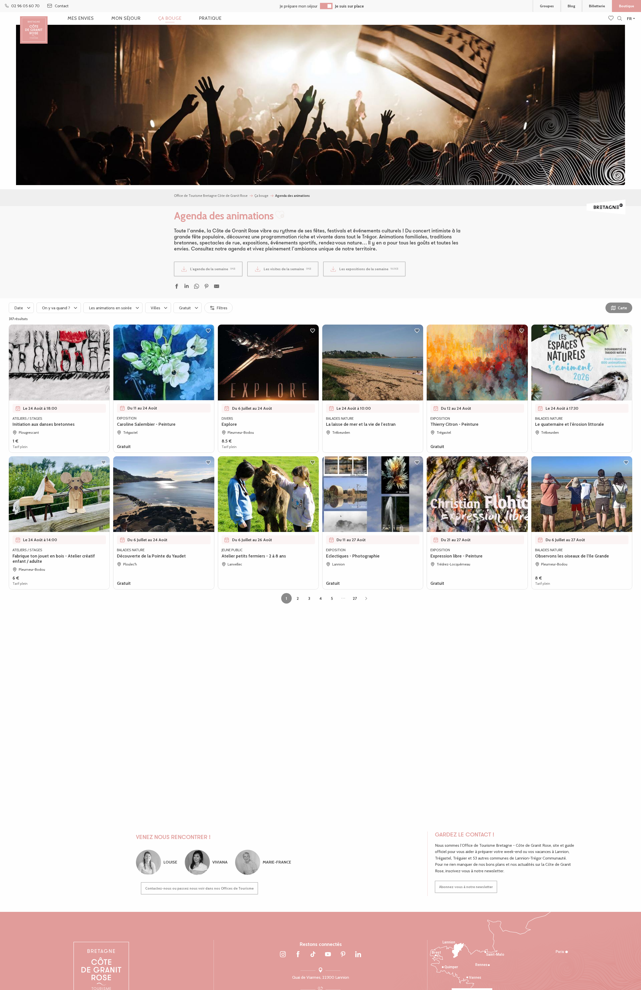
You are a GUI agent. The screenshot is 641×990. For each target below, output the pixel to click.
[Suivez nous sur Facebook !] (297, 954)
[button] (619, 18)
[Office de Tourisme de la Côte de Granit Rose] (34, 25)
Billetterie (597, 6)
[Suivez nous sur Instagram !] (282, 954)
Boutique (626, 6)
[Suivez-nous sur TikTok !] (312, 954)
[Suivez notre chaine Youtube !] (328, 954)
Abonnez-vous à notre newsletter (466, 887)
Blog (571, 6)
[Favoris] (611, 19)
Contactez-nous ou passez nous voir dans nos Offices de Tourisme (199, 888)
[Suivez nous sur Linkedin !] (358, 954)
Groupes (547, 6)
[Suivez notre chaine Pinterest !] (343, 954)
